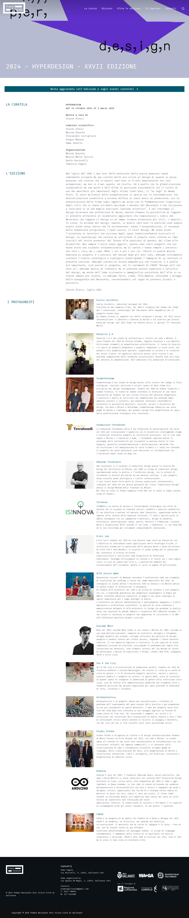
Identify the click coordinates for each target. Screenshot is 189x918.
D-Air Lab (102, 536)
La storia (90, 8)
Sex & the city (106, 663)
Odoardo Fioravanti (108, 462)
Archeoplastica (106, 697)
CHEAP (99, 814)
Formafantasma (105, 378)
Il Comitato (153, 8)
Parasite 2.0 (104, 334)
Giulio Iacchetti (107, 300)
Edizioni (107, 8)
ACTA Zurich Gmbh (107, 573)
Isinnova (102, 502)
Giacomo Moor (104, 626)
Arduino (101, 771)
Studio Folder (105, 731)
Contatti (170, 8)
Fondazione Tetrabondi (110, 425)
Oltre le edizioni (129, 8)
